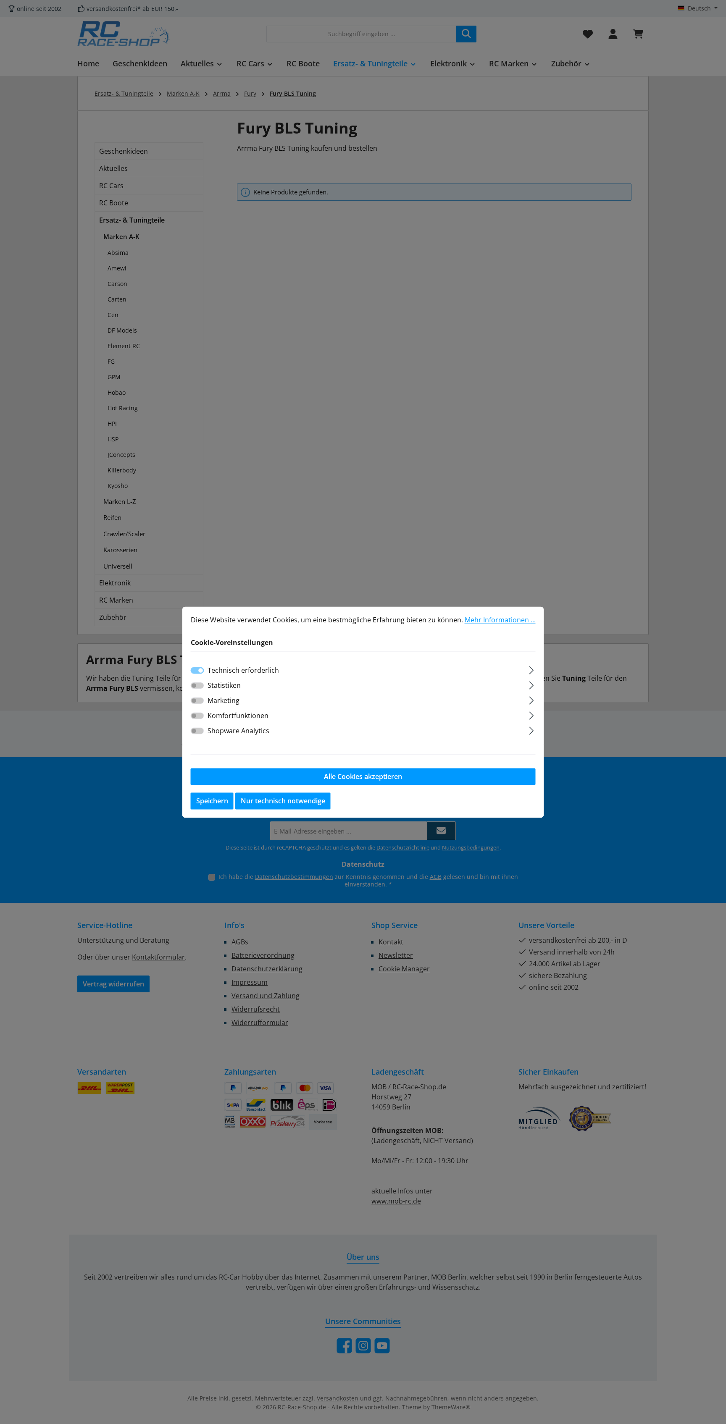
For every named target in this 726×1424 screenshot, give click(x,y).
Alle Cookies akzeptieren (363, 776)
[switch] (197, 685)
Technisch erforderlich (243, 670)
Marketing (223, 700)
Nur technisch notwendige (283, 800)
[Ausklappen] (531, 668)
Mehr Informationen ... (500, 619)
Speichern (212, 800)
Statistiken (224, 685)
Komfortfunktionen (238, 715)
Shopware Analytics (238, 730)
